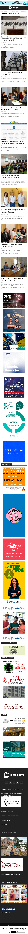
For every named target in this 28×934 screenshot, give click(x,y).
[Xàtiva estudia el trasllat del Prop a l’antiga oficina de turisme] (14, 96)
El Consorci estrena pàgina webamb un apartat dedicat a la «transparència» (13, 142)
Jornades (2, 172)
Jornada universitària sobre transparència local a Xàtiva (10, 176)
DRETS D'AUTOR (5, 820)
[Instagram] (10, 782)
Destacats (3, 105)
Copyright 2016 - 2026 (7, 811)
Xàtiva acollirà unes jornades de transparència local (11, 245)
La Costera (3, 206)
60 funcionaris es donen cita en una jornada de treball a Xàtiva (12, 279)
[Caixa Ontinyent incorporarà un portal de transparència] (14, 61)
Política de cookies (5, 874)
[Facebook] (6, 782)
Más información (20, 932)
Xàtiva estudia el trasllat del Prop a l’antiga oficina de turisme (12, 108)
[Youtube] (21, 782)
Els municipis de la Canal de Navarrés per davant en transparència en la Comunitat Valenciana (13, 38)
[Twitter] (17, 782)
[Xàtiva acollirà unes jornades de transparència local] (14, 233)
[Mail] (14, 782)
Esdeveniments (4, 242)
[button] (26, 8)
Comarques (3, 139)
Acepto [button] (13, 932)
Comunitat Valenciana (5, 70)
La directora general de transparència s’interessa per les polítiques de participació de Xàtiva (13, 211)
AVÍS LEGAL (4, 824)
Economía (3, 34)
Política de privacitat (16, 874)
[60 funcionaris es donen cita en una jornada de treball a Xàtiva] (14, 267)
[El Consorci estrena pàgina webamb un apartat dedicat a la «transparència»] (14, 130)
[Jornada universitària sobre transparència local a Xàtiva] (14, 164)
